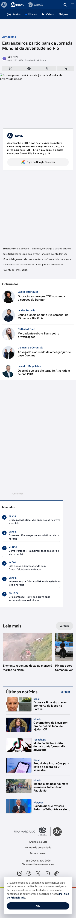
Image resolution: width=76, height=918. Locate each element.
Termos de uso (38, 853)
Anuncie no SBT (38, 841)
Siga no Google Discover (41, 162)
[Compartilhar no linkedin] (65, 68)
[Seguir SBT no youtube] (47, 873)
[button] (27, 656)
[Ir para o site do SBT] (57, 831)
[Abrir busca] (65, 4)
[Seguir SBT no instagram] (19, 873)
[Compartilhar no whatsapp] (11, 68)
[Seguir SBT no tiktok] (56, 873)
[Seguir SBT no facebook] (29, 873)
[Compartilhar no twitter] (47, 68)
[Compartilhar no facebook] (29, 68)
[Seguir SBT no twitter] (38, 873)
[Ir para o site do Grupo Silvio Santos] (32, 831)
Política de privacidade (38, 847)
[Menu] (72, 4)
